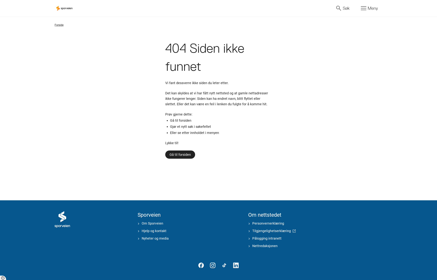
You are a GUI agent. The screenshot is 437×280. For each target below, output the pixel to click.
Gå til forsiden (180, 155)
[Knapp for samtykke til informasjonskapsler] (3, 278)
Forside (59, 25)
